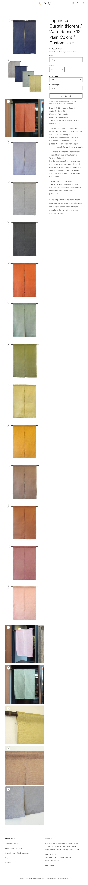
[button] (4, 3)
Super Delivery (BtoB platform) (17, 853)
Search (8, 858)
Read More (49, 865)
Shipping (62, 52)
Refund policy (51, 878)
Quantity (52, 65)
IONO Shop (28, 878)
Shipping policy (63, 878)
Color (51, 55)
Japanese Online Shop (13, 848)
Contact (8, 863)
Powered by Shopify (39, 878)
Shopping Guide (11, 843)
